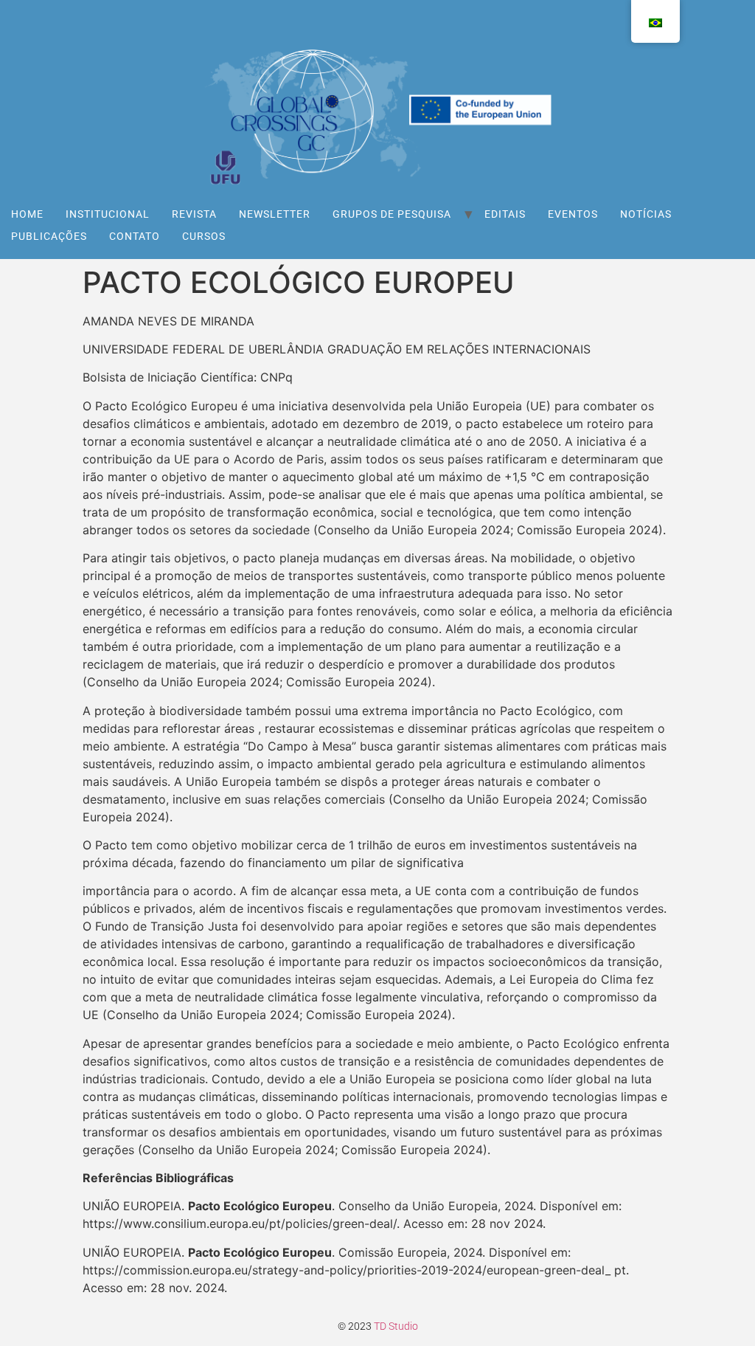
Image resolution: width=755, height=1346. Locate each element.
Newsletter (274, 214)
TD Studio (396, 1326)
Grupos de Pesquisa (392, 214)
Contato (134, 236)
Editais (505, 214)
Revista (194, 214)
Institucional (108, 214)
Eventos (573, 214)
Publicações (49, 236)
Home (27, 214)
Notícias (646, 214)
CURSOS (204, 236)
